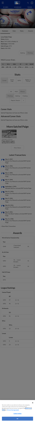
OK (17, 418)
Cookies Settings (18, 413)
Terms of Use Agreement (13, 410)
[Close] (33, 403)
